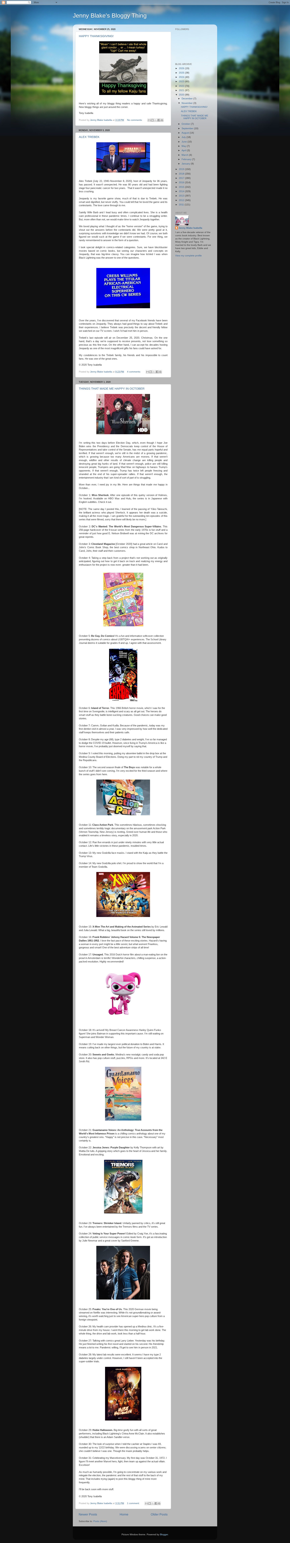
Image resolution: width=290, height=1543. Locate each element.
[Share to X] (155, 120)
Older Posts (159, 1514)
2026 (182, 68)
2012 (182, 200)
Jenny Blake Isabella (190, 228)
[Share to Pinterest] (162, 120)
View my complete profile (188, 255)
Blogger (164, 1534)
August (186, 133)
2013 (182, 195)
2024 (182, 77)
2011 (182, 204)
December (187, 98)
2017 (182, 178)
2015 (182, 187)
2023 (182, 81)
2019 (182, 169)
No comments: (135, 120)
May (184, 146)
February (187, 159)
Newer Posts (88, 1514)
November (187, 103)
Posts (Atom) (100, 1521)
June (184, 141)
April (184, 150)
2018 (182, 173)
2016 (182, 182)
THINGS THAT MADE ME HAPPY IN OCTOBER (111, 388)
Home (124, 1514)
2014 (182, 191)
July (184, 137)
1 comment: (133, 1503)
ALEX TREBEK (89, 137)
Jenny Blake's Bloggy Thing (110, 15)
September (188, 128)
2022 (182, 86)
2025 (182, 72)
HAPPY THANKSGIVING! (96, 36)
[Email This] (149, 120)
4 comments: (134, 371)
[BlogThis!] (152, 120)
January (186, 163)
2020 (182, 94)
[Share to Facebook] (158, 120)
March (185, 155)
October (186, 124)
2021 (182, 90)
